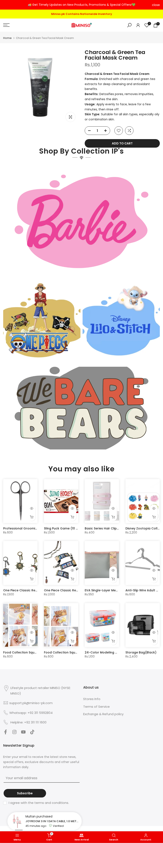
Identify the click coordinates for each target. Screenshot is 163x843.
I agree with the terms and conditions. (39, 802)
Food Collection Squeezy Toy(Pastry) (32, 652)
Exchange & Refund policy (103, 713)
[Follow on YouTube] (23, 732)
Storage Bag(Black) (140, 652)
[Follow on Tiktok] (32, 732)
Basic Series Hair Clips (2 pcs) (108, 528)
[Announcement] (81, 4)
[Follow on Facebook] (5, 732)
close (7, 4)
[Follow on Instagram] (14, 732)
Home (7, 37)
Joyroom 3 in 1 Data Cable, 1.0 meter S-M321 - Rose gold (52, 821)
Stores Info (91, 698)
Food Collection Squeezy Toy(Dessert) (74, 652)
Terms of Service (96, 706)
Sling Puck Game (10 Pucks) (65, 528)
